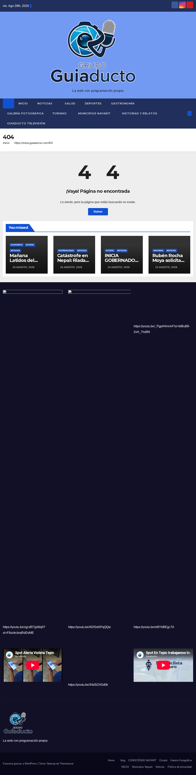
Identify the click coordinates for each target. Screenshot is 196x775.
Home (111, 760)
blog (123, 760)
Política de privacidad (180, 766)
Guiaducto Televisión (26, 123)
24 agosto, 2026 (119, 267)
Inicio (23, 103)
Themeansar (67, 763)
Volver (98, 211)
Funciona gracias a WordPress (20, 763)
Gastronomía (123, 103)
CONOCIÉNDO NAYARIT (142, 760)
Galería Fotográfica (25, 113)
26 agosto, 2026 (24, 267)
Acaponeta (17, 245)
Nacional (158, 250)
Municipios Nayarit (95, 113)
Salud (70, 103)
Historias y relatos (139, 113)
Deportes (93, 103)
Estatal (30, 245)
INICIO (125, 766)
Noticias (45, 103)
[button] (183, 113)
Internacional (66, 250)
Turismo (60, 113)
